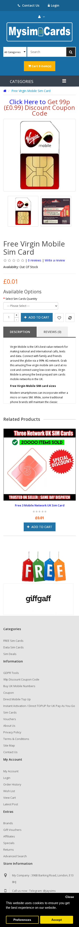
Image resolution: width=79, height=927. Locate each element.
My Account (10, 771)
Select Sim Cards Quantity (21, 299)
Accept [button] (56, 919)
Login (55, 5)
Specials (8, 843)
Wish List (9, 791)
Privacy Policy (12, 732)
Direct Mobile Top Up (17, 699)
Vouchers (9, 719)
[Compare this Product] (68, 317)
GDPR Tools (11, 673)
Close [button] (69, 897)
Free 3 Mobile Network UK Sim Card (40, 505)
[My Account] (41, 17)
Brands (8, 823)
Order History (12, 784)
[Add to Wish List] (58, 317)
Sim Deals (9, 654)
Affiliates (9, 836)
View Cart (9, 798)
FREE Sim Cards (13, 641)
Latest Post (10, 804)
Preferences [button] (22, 919)
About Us (9, 726)
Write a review (55, 260)
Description (20, 332)
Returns (8, 850)
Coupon (8, 693)
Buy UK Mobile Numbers (19, 686)
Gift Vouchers (12, 830)
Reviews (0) (52, 332)
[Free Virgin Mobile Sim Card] (23, 211)
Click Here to (39, 107)
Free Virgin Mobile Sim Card (30, 91)
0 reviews (34, 260)
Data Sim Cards (13, 647)
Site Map (9, 745)
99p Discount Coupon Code (21, 679)
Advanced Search (15, 856)
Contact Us (30, 5)
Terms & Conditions (16, 739)
